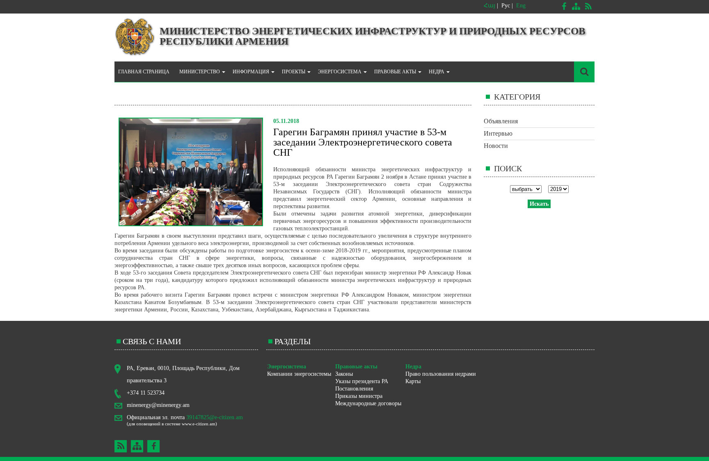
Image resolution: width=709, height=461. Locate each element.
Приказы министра (358, 396)
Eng (521, 5)
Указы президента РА (361, 381)
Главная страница (143, 72)
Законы (344, 374)
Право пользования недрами (440, 374)
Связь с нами (152, 341)
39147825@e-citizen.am (214, 417)
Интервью (498, 133)
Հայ (489, 5)
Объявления (501, 121)
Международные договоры (368, 403)
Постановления (354, 389)
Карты (413, 381)
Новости (496, 145)
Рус (505, 5)
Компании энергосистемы (299, 374)
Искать (539, 204)
